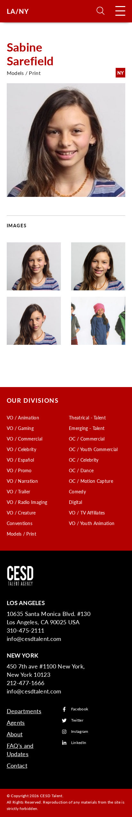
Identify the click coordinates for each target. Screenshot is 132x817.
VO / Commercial (25, 438)
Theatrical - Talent (87, 417)
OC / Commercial (87, 438)
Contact (17, 765)
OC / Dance (81, 470)
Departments (24, 711)
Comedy (77, 491)
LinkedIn (79, 742)
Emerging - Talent (86, 428)
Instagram (79, 731)
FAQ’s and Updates (20, 749)
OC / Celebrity (83, 460)
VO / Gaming (20, 428)
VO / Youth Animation (91, 523)
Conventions (20, 523)
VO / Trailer (18, 491)
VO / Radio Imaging (27, 502)
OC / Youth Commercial (93, 449)
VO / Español (20, 460)
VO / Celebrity (21, 449)
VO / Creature (21, 512)
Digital (75, 502)
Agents (16, 722)
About (15, 734)
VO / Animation (23, 417)
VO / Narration (22, 481)
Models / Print (21, 533)
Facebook (79, 709)
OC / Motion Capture (91, 481)
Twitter (77, 720)
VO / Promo (19, 470)
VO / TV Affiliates (87, 512)
